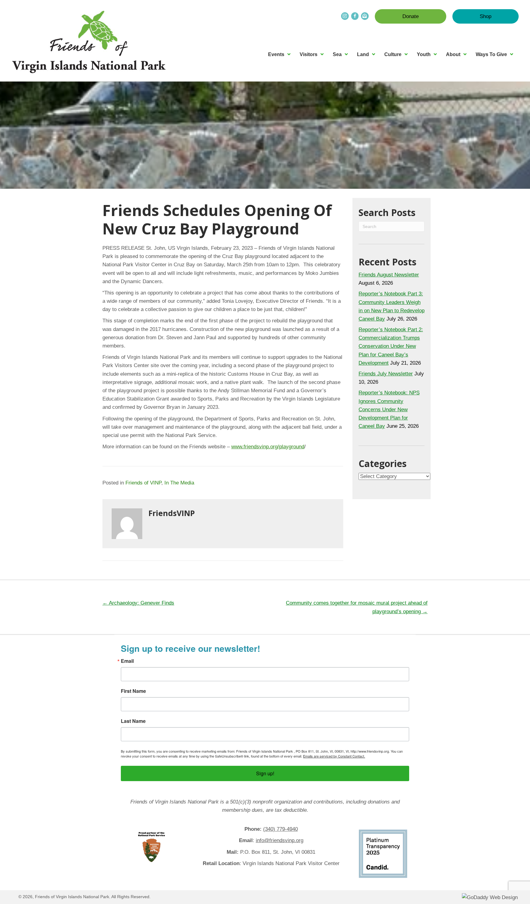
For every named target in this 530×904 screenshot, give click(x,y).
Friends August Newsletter (389, 275)
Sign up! (265, 773)
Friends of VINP (143, 483)
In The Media (179, 483)
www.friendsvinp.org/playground (267, 447)
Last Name (133, 721)
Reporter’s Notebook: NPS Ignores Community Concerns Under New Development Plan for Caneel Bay (389, 409)
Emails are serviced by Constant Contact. (334, 756)
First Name (133, 691)
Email (127, 661)
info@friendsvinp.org (279, 840)
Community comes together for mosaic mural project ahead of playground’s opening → (357, 607)
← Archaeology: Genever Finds (138, 603)
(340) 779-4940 (280, 829)
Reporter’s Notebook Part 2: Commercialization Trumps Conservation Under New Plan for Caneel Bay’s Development (391, 346)
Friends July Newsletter (386, 374)
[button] (410, 16)
